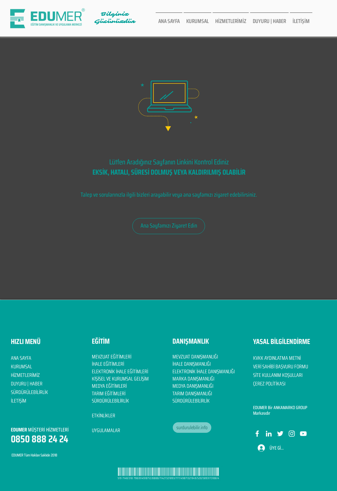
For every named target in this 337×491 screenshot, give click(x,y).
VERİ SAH (261, 366)
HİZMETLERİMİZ (25, 375)
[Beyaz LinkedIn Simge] (269, 434)
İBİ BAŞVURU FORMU (289, 366)
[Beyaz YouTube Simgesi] (303, 434)
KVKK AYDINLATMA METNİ (277, 358)
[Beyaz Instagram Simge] (292, 434)
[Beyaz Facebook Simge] (257, 434)
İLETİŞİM (18, 401)
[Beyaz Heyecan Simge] (280, 434)
